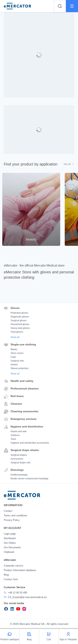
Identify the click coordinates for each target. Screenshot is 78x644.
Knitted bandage (19, 474)
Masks (14, 349)
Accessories (17, 458)
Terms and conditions (15, 515)
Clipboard (9, 552)
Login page (10, 533)
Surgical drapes (19, 455)
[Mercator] (22, 495)
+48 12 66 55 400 (17, 592)
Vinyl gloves (17, 332)
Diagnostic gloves (20, 316)
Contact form (11, 579)
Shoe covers (17, 353)
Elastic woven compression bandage (29, 478)
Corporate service (13, 565)
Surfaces (15, 435)
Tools (13, 439)
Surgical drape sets (20, 462)
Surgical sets (17, 360)
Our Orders (10, 542)
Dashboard (10, 538)
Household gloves (20, 324)
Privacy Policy (12, 520)
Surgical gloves (19, 320)
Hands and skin (19, 431)
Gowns (14, 364)
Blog (6, 574)
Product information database (20, 570)
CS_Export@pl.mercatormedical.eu (27, 597)
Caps (13, 357)
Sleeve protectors (20, 368)
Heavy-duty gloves (20, 328)
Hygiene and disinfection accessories (30, 442)
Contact (8, 511)
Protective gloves (19, 313)
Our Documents (12, 547)
